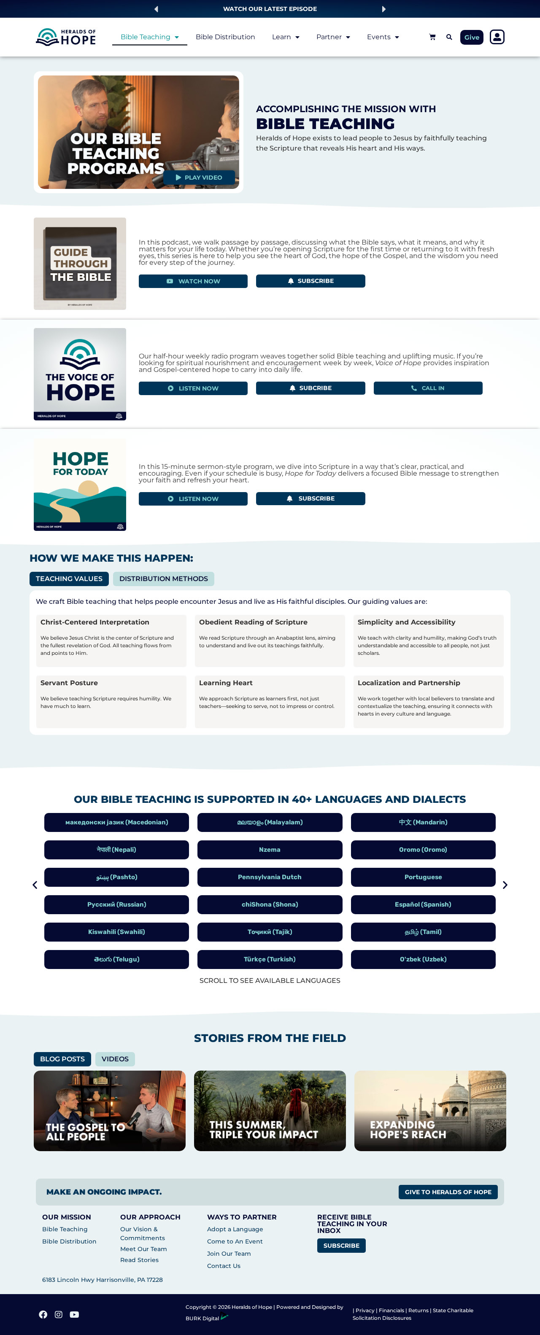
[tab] (69, 579)
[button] (156, 9)
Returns (418, 1310)
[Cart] (432, 36)
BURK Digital (203, 1318)
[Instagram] (59, 1315)
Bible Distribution (225, 37)
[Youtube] (74, 1315)
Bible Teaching (145, 37)
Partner (329, 37)
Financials (391, 1310)
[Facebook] (43, 1315)
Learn (281, 37)
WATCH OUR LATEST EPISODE (270, 9)
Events (379, 37)
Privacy (366, 1310)
